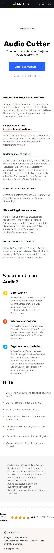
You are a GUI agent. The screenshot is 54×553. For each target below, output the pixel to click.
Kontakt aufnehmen (13, 544)
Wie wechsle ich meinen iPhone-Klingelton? (28, 436)
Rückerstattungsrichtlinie (16, 540)
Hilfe (42, 540)
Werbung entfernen (27, 28)
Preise (34, 540)
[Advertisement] (27, 19)
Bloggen (7, 537)
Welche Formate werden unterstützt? (24, 402)
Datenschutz (20, 537)
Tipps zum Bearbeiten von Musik (22, 409)
